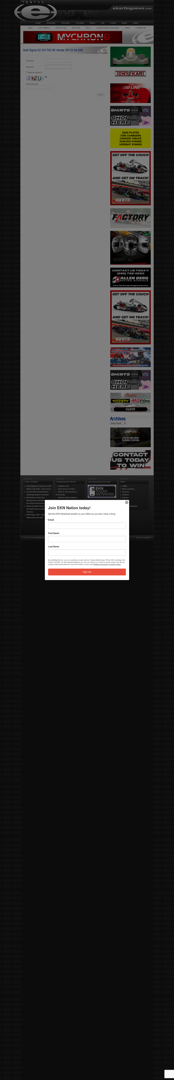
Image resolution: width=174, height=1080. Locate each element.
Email (51, 520)
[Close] (126, 502)
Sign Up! (87, 572)
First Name (53, 533)
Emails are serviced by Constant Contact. (107, 564)
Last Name (53, 546)
